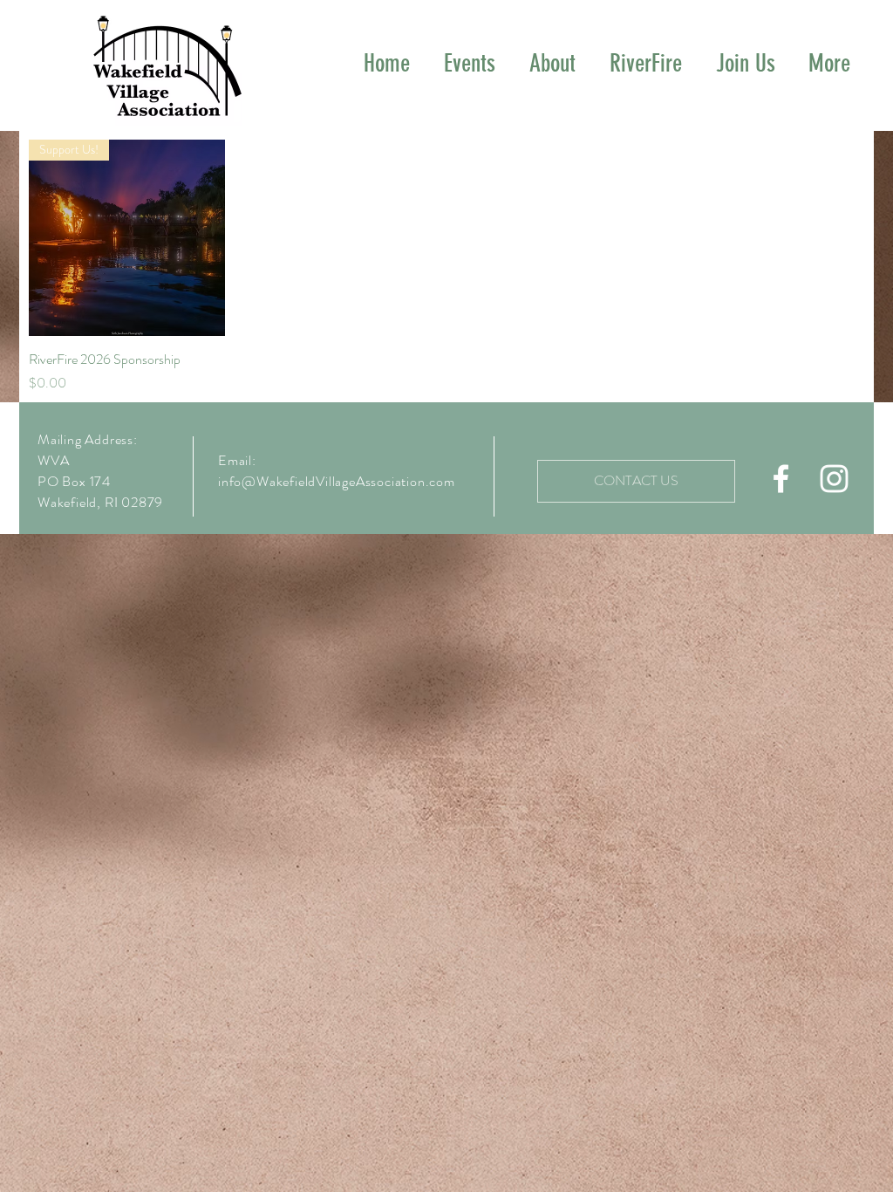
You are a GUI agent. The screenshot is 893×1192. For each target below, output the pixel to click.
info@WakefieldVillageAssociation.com (336, 481)
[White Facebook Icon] (781, 478)
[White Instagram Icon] (834, 478)
